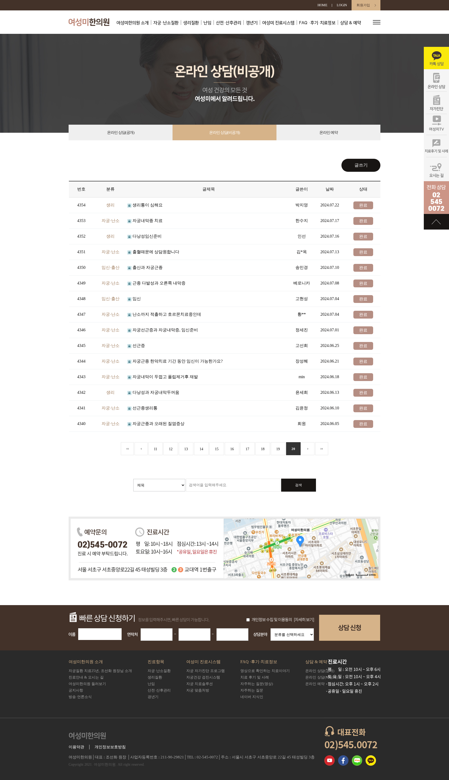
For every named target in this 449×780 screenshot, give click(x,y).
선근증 (138, 345)
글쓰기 (361, 165)
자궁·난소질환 (166, 23)
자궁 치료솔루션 (199, 684)
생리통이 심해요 (147, 205)
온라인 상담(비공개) (224, 132)
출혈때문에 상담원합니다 (155, 252)
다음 (307, 448)
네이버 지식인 (251, 697)
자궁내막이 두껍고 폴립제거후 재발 (164, 377)
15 (217, 449)
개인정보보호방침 (110, 747)
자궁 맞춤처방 (197, 690)
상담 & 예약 (350, 23)
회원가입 (363, 5)
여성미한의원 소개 (132, 23)
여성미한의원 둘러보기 (87, 684)
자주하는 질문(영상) (256, 684)
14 (201, 449)
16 (232, 449)
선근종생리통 (144, 408)
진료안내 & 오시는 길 (86, 677)
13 (186, 449)
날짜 (330, 189)
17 (247, 449)
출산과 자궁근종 (147, 267)
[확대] (371, 539)
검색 (298, 485)
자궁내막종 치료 (147, 220)
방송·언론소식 (80, 697)
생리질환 (191, 23)
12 (171, 449)
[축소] (371, 547)
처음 (127, 448)
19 (278, 449)
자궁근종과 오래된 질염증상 (157, 423)
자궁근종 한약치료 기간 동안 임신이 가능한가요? (177, 361)
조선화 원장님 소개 (100, 671)
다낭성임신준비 (146, 236)
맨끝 (321, 448)
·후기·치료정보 (317, 23)
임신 (136, 298)
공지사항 (76, 690)
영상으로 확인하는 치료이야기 (265, 671)
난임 (207, 23)
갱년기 (251, 23)
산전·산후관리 (228, 23)
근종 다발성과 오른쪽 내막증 (158, 283)
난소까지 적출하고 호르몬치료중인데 (166, 314)
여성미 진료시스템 (278, 23)
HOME (322, 5)
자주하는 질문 (251, 690)
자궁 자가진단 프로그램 (205, 671)
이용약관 (76, 747)
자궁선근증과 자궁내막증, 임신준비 (164, 330)
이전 (141, 448)
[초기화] (371, 557)
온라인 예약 (328, 132)
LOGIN (342, 5)
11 (155, 449)
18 (263, 449)
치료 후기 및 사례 (254, 677)
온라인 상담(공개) (120, 132)
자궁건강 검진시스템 (203, 677)
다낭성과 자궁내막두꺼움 (155, 392)
